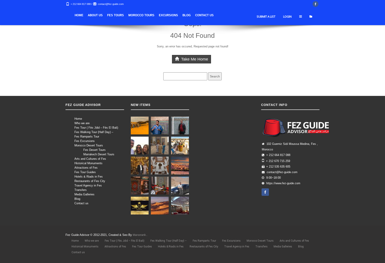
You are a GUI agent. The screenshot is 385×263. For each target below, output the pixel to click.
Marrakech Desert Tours (98, 154)
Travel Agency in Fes (88, 185)
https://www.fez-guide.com (283, 183)
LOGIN (287, 16)
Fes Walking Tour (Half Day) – (93, 132)
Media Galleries (84, 194)
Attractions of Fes (86, 167)
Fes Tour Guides (85, 172)
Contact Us (204, 15)
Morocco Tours (141, 15)
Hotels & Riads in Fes (88, 176)
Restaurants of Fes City (89, 181)
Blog (186, 15)
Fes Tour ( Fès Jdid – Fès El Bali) (96, 127)
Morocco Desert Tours (88, 145)
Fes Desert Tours (94, 150)
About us (95, 15)
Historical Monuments (88, 163)
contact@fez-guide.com (111, 4)
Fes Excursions (84, 141)
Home (79, 15)
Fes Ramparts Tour (86, 136)
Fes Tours (115, 15)
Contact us (81, 203)
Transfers (80, 190)
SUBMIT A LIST (266, 16)
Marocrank (139, 235)
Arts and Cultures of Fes (90, 158)
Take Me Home (194, 59)
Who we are (82, 123)
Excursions (168, 15)
